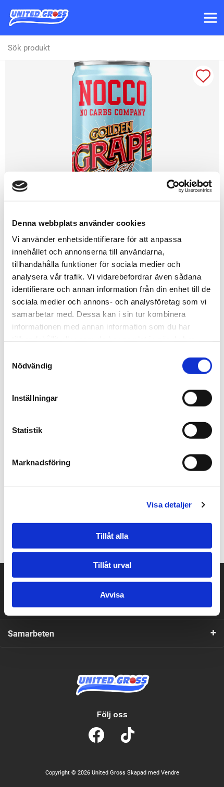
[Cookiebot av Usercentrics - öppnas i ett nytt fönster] (166, 186)
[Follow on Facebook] (96, 735)
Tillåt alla (112, 535)
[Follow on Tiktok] (127, 735)
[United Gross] (38, 17)
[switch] (197, 397)
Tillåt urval (112, 565)
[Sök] (211, 48)
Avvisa (112, 594)
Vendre (170, 772)
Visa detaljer (169, 504)
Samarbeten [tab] (31, 634)
